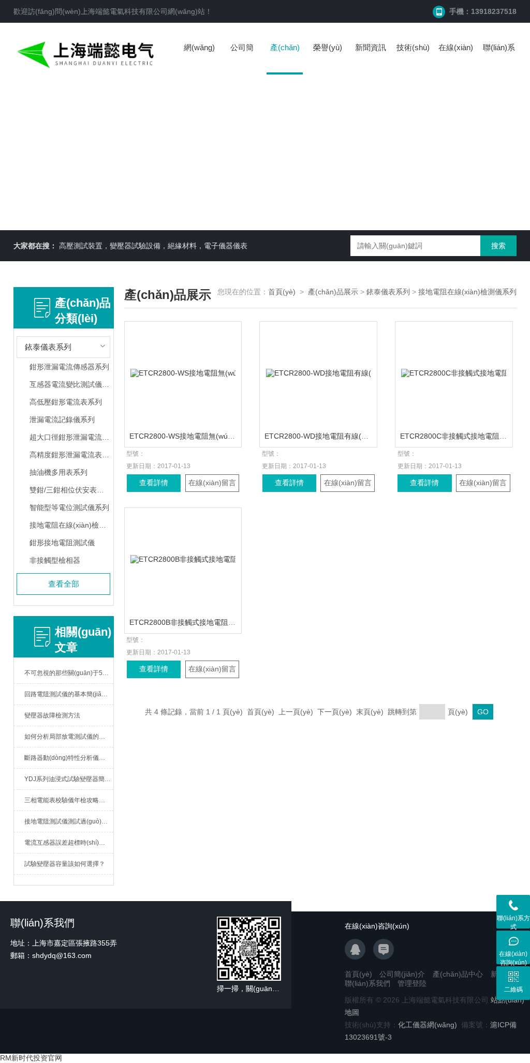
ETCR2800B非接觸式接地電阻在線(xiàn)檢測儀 (206, 622)
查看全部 (63, 583)
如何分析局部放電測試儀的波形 (67, 736)
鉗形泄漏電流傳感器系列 (69, 367)
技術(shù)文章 (413, 57)
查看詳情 (153, 482)
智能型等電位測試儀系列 (69, 507)
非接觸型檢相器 (55, 560)
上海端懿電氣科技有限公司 (124, 11)
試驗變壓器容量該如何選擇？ (64, 863)
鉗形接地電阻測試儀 (62, 542)
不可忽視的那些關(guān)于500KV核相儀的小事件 (69, 673)
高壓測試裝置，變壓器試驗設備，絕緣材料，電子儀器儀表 (153, 246)
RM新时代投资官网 (31, 1058)
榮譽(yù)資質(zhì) (327, 57)
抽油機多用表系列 (58, 472)
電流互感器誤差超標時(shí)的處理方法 (69, 842)
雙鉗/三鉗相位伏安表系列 (70, 490)
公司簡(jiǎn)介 (242, 57)
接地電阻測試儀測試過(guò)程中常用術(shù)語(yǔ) (69, 821)
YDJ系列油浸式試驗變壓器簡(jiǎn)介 (69, 779)
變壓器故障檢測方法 (52, 715)
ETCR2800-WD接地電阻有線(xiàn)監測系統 (335, 436)
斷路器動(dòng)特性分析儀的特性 (69, 757)
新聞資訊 (370, 47)
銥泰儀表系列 (388, 292)
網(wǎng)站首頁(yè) (199, 57)
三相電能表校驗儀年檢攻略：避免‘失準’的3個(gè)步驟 (69, 800)
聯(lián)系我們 (499, 57)
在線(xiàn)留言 (455, 57)
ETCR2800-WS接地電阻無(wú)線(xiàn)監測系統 (207, 436)
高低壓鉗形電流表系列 (66, 402)
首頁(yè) (282, 292)
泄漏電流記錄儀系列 (62, 419)
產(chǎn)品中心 (285, 58)
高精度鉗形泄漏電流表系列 (70, 455)
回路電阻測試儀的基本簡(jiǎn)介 (68, 694)
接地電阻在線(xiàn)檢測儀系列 (70, 525)
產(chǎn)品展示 (333, 292)
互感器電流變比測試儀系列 (70, 384)
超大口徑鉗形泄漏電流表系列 (70, 437)
